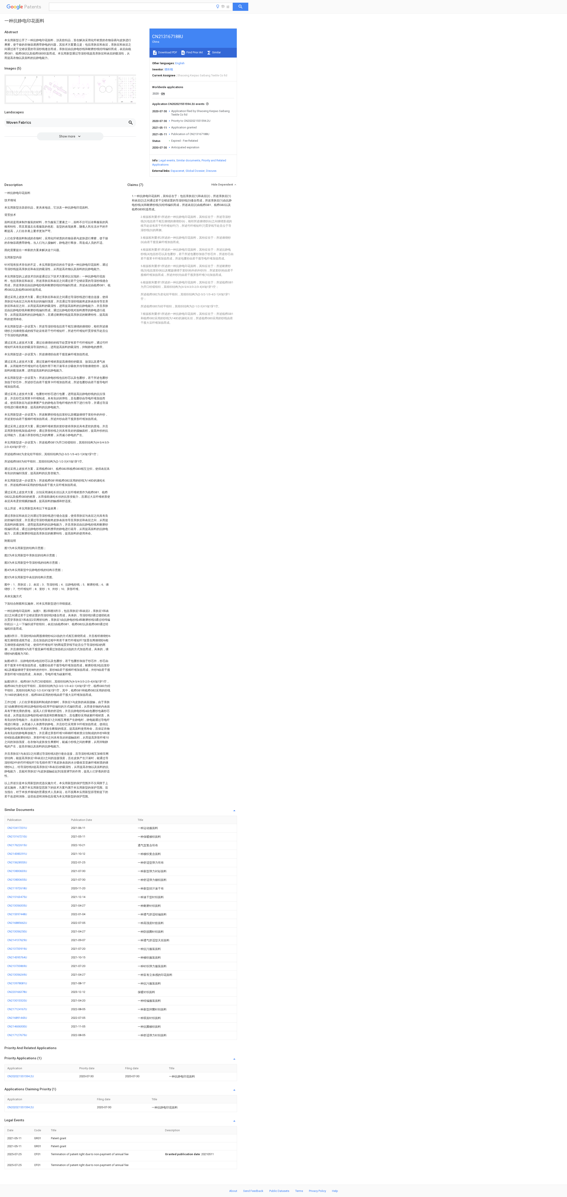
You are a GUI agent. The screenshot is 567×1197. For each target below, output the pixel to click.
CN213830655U (17, 879)
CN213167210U (17, 836)
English (179, 63)
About (233, 1191)
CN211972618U (17, 888)
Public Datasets (279, 1191)
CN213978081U (17, 983)
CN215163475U (17, 897)
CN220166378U (17, 992)
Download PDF (167, 52)
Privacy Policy (317, 1191)
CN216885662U (17, 922)
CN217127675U (17, 1035)
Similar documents (188, 160)
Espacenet (177, 170)
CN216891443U (17, 1017)
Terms (299, 1191)
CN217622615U (17, 845)
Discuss (211, 170)
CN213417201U (17, 828)
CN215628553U (17, 862)
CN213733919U (17, 948)
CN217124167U (17, 1009)
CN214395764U (17, 957)
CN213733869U (17, 966)
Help (335, 1191)
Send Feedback (253, 1191)
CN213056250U (17, 931)
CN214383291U (17, 853)
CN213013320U (17, 1000)
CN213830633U (17, 871)
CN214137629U (17, 940)
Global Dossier (195, 170)
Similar (216, 52)
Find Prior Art (194, 52)
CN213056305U (17, 905)
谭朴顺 (168, 69)
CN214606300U (17, 1026)
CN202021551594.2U (20, 1076)
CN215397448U (17, 914)
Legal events (167, 160)
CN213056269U (17, 974)
